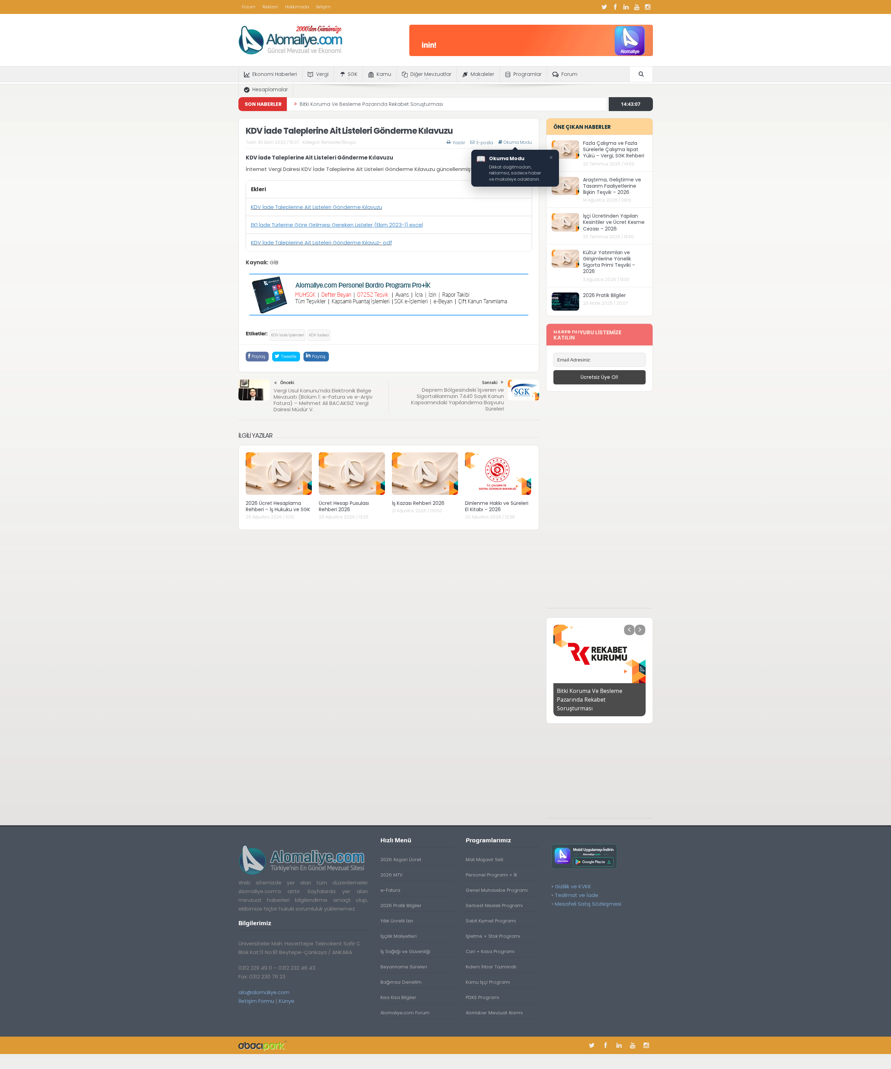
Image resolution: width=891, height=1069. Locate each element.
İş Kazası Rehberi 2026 (418, 503)
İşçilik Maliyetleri (398, 927)
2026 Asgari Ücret (400, 851)
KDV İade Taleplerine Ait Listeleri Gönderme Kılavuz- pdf (321, 242)
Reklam (270, 7)
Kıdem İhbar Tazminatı (491, 958)
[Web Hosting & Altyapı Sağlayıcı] (262, 1036)
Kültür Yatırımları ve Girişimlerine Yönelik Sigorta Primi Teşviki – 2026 (609, 262)
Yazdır (458, 143)
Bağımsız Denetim (400, 973)
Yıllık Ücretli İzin (396, 912)
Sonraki (489, 382)
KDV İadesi (319, 335)
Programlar (527, 74)
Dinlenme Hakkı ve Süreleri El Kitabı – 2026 (496, 506)
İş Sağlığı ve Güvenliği (405, 942)
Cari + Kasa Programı (490, 942)
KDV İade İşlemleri (287, 335)
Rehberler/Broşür (338, 142)
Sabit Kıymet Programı (491, 912)
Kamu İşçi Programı (488, 973)
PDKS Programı (482, 988)
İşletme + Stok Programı (493, 927)
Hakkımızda (297, 7)
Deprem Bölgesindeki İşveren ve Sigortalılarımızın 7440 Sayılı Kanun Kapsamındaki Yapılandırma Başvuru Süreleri (457, 399)
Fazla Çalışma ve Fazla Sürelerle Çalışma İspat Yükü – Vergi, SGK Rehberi (613, 149)
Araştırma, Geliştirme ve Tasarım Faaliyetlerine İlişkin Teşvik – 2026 (612, 186)
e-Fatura (390, 881)
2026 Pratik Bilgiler (604, 295)
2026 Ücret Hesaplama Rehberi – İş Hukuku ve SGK (278, 506)
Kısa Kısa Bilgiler (398, 988)
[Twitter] (604, 7)
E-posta (484, 143)
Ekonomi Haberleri (274, 74)
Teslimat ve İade (576, 886)
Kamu (384, 74)
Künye (286, 992)
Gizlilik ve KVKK (573, 877)
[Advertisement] (599, 503)
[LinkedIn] (626, 7)
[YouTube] (637, 7)
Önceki (287, 382)
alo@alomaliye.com (264, 983)
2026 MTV (391, 866)
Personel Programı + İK (491, 866)
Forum (248, 7)
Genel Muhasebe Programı (497, 881)
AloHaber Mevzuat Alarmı (494, 1004)
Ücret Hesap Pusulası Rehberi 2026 (344, 506)
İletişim (323, 7)
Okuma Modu (518, 142)
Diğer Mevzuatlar (430, 74)
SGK (352, 74)
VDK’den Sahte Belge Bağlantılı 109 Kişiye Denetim (360, 105)
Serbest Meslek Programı (494, 897)
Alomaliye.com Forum (404, 1004)
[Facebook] (615, 7)
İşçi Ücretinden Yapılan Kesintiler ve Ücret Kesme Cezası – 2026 (614, 222)
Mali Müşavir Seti (484, 851)
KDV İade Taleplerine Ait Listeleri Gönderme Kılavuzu (316, 207)
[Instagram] (647, 7)
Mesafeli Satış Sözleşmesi (588, 895)
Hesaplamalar (270, 89)
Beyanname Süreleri (403, 958)
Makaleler (482, 74)
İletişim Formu (256, 992)
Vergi (322, 74)
